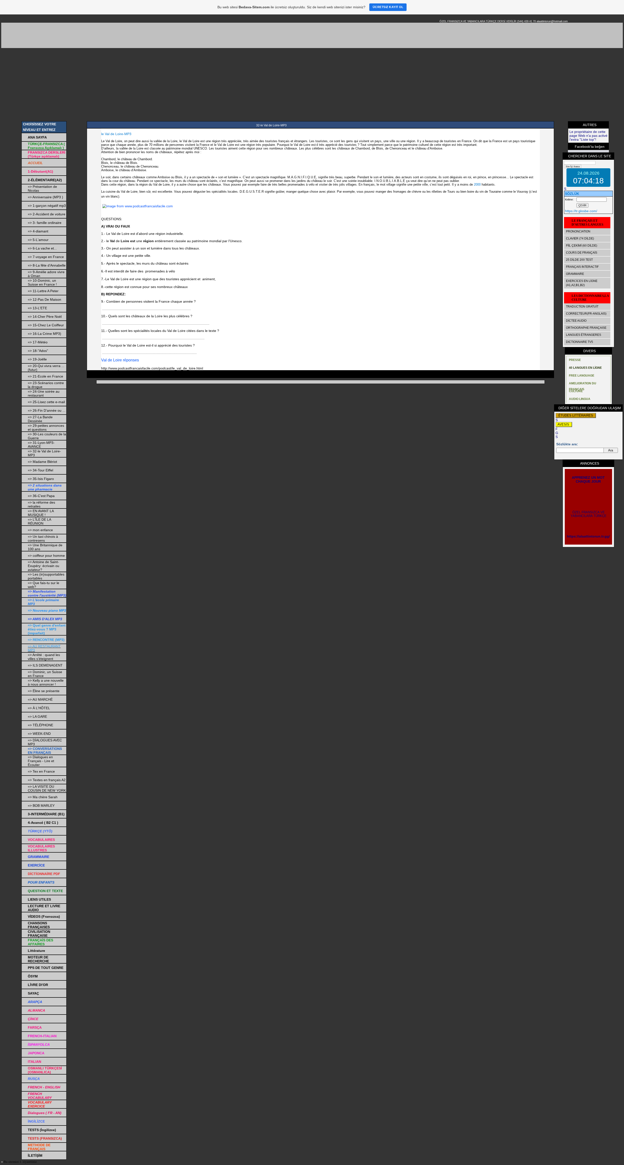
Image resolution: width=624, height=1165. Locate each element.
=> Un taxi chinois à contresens (43, 538)
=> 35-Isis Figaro (41, 479)
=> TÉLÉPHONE (40, 725)
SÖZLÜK (572, 194)
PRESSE (575, 360)
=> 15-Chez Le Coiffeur (46, 325)
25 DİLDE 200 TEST (579, 259)
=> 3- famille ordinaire (44, 223)
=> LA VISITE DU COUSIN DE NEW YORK (47, 788)
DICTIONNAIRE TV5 (579, 342)
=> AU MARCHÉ (40, 699)
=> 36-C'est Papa (41, 496)
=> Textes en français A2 (47, 780)
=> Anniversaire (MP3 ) (45, 197)
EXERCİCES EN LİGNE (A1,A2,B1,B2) (581, 283)
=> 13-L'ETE (37, 308)
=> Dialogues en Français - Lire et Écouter (41, 761)
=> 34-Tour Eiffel (40, 470)
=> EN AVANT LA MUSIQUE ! (41, 513)
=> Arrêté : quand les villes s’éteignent (44, 657)
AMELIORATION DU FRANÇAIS (582, 384)
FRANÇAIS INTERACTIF (582, 267)
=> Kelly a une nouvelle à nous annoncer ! (46, 682)
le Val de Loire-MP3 (116, 134)
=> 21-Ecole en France (45, 376)
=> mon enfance (40, 530)
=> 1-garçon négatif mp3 (47, 206)
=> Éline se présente (43, 691)
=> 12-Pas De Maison (44, 299)
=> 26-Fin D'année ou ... (46, 410)
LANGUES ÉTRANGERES (583, 335)
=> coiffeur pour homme (46, 556)
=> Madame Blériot (42, 462)
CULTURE (576, 391)
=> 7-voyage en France (46, 257)
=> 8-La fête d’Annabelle (47, 265)
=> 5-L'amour (38, 240)
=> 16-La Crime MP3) (44, 334)
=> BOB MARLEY (41, 805)
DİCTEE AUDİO (576, 320)
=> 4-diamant (38, 231)
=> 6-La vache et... (42, 248)
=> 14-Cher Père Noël (45, 317)
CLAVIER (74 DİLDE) (580, 238)
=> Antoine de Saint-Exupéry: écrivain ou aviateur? (43, 566)
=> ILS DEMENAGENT (45, 665)
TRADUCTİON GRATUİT (582, 306)
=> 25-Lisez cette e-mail (46, 402)
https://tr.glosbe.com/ (581, 211)
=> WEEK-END (39, 734)
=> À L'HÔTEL (39, 708)
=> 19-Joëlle (37, 359)
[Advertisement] (312, 84)
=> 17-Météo (38, 342)
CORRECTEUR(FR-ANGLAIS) (586, 313)
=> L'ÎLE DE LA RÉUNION (39, 521)
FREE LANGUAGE (581, 375)
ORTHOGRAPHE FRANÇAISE (586, 327)
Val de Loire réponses (120, 360)
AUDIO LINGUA (579, 399)
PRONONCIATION (578, 231)
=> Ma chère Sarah (43, 797)
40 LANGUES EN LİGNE (585, 367)
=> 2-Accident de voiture (46, 214)
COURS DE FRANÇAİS (581, 252)
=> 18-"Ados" (38, 351)
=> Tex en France (41, 771)
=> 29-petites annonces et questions (46, 427)
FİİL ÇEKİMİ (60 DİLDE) (581, 245)
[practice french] (137, 206)
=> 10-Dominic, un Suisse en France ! (42, 282)
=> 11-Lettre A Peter (43, 291)
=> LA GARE (37, 716)
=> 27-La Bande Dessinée (40, 419)
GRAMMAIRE (575, 274)
